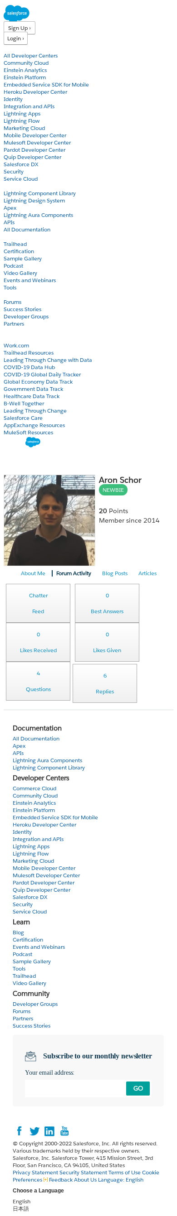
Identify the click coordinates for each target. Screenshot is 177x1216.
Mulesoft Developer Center (37, 142)
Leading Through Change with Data (48, 360)
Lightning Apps (22, 113)
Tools (10, 287)
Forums (12, 302)
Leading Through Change (35, 410)
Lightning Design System (34, 200)
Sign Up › (19, 28)
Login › (15, 38)
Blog (9, 331)
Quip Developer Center (32, 157)
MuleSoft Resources (28, 432)
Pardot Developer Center (34, 150)
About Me (33, 573)
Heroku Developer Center (35, 92)
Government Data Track (33, 389)
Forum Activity (73, 573)
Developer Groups (26, 316)
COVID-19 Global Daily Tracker (42, 374)
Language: (120, 1179)
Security (14, 171)
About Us (85, 1179)
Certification (19, 251)
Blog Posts (115, 573)
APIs (9, 222)
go (138, 1088)
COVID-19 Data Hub (29, 367)
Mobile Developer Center (35, 135)
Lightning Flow (21, 121)
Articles (147, 573)
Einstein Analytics (25, 70)
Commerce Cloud (34, 788)
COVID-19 (17, 338)
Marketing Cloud (24, 128)
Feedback (61, 1179)
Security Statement (83, 1172)
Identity (13, 99)
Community (19, 294)
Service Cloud (21, 179)
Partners (14, 323)
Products (16, 48)
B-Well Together (24, 403)
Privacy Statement (36, 1172)
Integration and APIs (29, 106)
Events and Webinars (30, 280)
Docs (10, 186)
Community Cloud (26, 63)
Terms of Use (124, 1172)
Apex (10, 207)
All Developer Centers (31, 55)
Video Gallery (20, 273)
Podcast (13, 265)
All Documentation (27, 229)
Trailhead (15, 244)
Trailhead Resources (29, 352)
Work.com (16, 345)
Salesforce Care (23, 418)
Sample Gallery (23, 258)
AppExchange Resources (34, 425)
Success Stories (22, 309)
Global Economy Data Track (38, 381)
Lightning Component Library (40, 193)
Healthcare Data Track (31, 396)
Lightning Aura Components (38, 215)
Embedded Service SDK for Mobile (46, 84)
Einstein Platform (25, 77)
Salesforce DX (21, 164)
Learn (11, 236)
